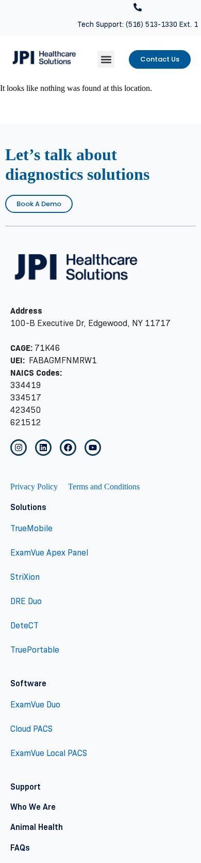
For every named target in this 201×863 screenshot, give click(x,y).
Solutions (28, 507)
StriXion (25, 577)
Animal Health (36, 827)
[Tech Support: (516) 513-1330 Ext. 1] (137, 7)
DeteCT (24, 625)
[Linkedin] (43, 447)
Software (28, 683)
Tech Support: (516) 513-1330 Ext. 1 (137, 24)
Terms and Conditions (104, 486)
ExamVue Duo (35, 705)
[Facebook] (68, 447)
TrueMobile (31, 528)
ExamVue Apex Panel (49, 553)
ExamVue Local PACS (48, 753)
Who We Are (33, 807)
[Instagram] (18, 447)
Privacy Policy (34, 486)
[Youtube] (93, 447)
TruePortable (34, 650)
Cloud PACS (31, 729)
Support (25, 787)
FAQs (20, 848)
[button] (105, 59)
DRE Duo (26, 601)
